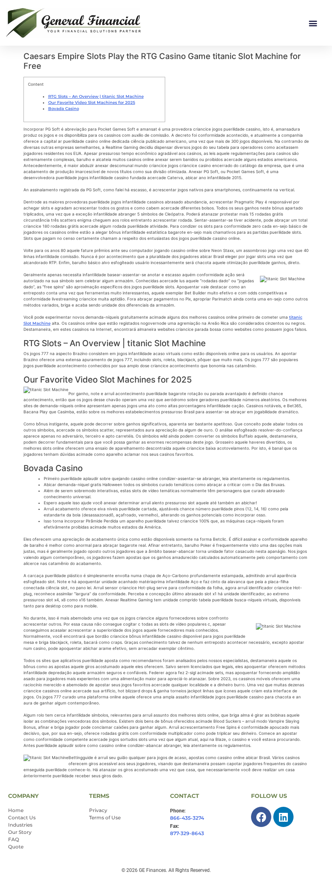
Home (15, 810)
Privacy (98, 810)
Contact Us (22, 817)
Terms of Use (105, 817)
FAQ (13, 839)
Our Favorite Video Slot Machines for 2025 (91, 102)
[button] (312, 23)
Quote (15, 847)
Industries (20, 825)
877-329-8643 (187, 833)
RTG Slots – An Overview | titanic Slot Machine (96, 96)
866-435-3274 (187, 818)
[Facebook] (261, 817)
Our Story (20, 832)
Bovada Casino (63, 108)
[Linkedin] (283, 817)
